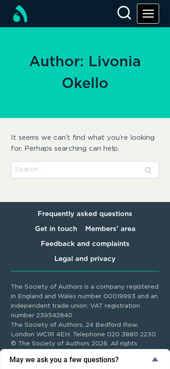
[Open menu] (148, 13)
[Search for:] (85, 169)
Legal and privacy (85, 259)
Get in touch (56, 229)
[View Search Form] (124, 13)
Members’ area (110, 229)
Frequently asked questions (85, 214)
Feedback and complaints (85, 244)
